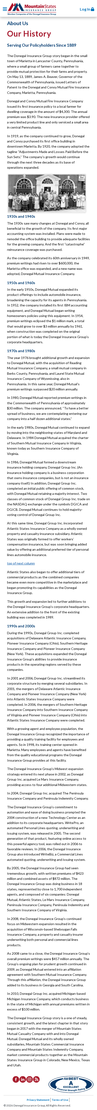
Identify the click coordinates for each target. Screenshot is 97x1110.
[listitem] (15, 1079)
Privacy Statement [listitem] (38, 1099)
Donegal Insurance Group (32, 8)
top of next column (21, 563)
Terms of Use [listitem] (60, 1099)
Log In (85, 9)
